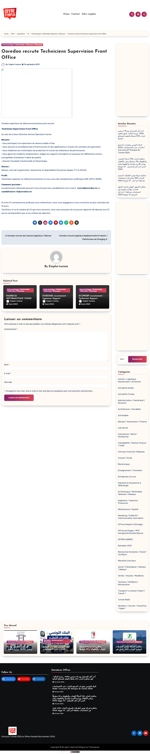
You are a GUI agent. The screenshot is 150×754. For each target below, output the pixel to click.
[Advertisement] (132, 80)
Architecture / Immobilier (129, 409)
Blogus (82, 747)
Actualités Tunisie (126, 394)
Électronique (123, 464)
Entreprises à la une (127, 477)
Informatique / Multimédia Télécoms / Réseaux (22, 45)
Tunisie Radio (124, 599)
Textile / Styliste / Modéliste (131, 576)
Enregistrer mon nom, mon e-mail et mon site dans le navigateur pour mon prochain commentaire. (49, 391)
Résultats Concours (127, 561)
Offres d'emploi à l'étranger (130, 524)
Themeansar (93, 747)
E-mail (7, 373)
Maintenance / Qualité (128, 509)
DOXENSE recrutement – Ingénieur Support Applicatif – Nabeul (55, 298)
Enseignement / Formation (130, 470)
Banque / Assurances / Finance (132, 422)
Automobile (123, 415)
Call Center (123, 428)
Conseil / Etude (125, 458)
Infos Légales (89, 14)
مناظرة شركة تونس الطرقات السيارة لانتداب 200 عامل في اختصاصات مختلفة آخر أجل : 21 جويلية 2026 (132, 178)
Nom (6, 365)
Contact (75, 14)
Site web (8, 382)
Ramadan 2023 (125, 546)
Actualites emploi (126, 388)
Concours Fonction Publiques (131, 452)
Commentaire (10, 329)
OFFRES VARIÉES (125, 539)
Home (66, 14)
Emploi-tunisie (15, 64)
